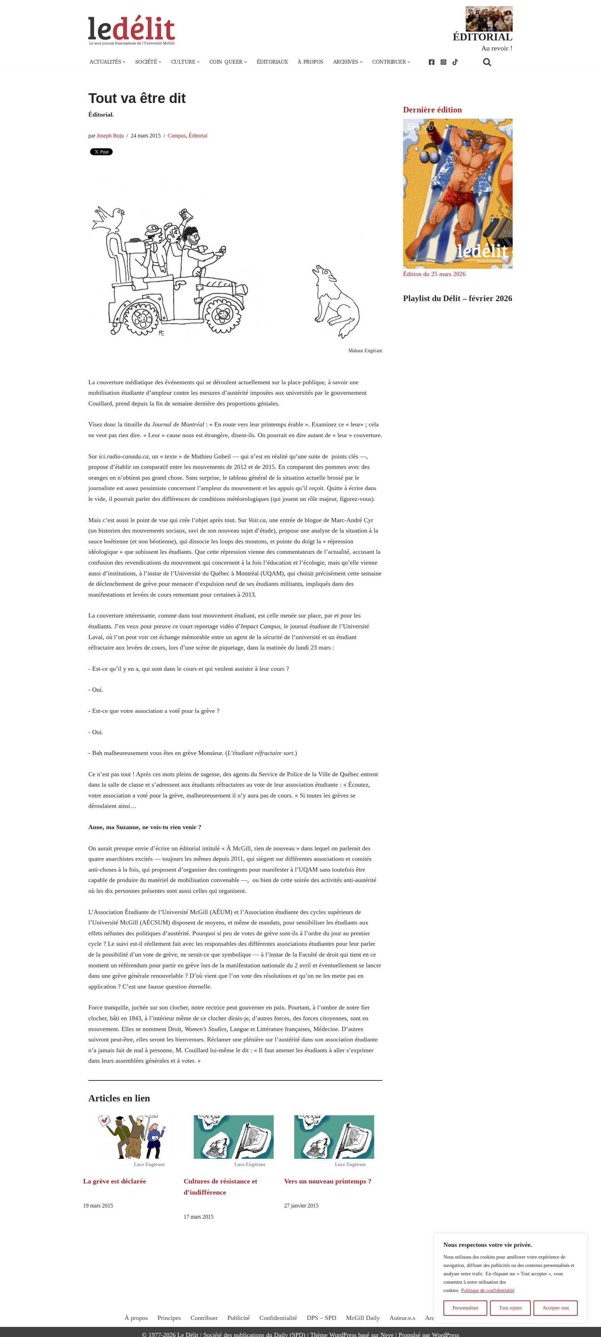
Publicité (238, 1317)
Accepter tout (556, 1308)
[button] (124, 62)
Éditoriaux (272, 61)
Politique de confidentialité (487, 1290)
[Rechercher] (496, 61)
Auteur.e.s (402, 1317)
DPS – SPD (321, 1317)
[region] (510, 1278)
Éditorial (198, 136)
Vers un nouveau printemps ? (327, 1181)
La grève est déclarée (114, 1181)
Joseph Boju (110, 136)
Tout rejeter (510, 1308)
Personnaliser (465, 1308)
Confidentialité (278, 1317)
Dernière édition (432, 109)
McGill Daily (363, 1317)
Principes (169, 1317)
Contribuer (204, 1317)
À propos (310, 61)
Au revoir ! (497, 48)
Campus (177, 136)
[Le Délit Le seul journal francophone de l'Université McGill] (131, 30)
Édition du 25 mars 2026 (434, 273)
